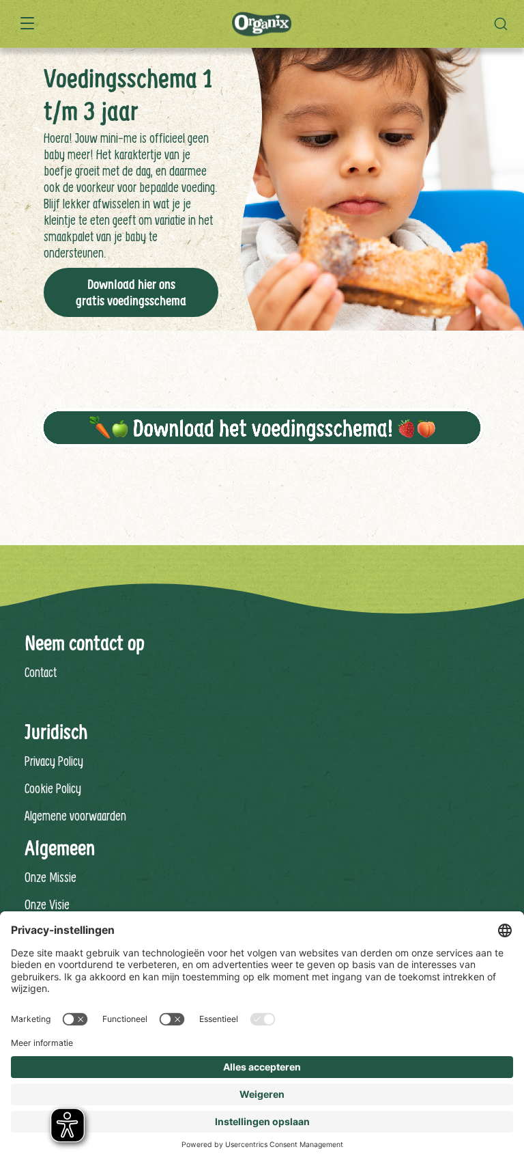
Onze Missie (50, 876)
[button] (504, 24)
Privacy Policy (54, 760)
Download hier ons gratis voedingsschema (131, 292)
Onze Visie (47, 904)
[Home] (261, 24)
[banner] (262, 24)
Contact (41, 671)
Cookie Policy (53, 788)
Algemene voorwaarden (75, 815)
